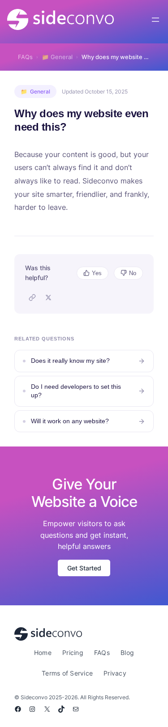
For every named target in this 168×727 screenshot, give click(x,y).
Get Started (84, 568)
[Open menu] (155, 19)
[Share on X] (48, 297)
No (132, 273)
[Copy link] (32, 297)
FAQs (25, 56)
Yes (97, 273)
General (57, 56)
